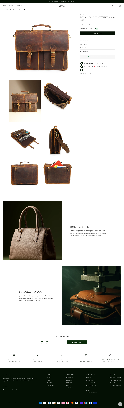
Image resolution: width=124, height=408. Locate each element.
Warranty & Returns (115, 377)
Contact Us (50, 385)
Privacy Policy (114, 382)
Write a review (76, 342)
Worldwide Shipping (115, 380)
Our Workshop (90, 382)
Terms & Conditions (115, 385)
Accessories (69, 388)
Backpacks (69, 380)
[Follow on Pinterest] (17, 389)
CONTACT (19, 5)
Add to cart (97, 33)
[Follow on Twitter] (8, 389)
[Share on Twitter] (88, 73)
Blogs (88, 390)
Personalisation (91, 385)
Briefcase (68, 385)
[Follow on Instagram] (12, 389)
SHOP (4, 5)
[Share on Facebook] (85, 73)
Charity (88, 388)
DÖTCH (82, 14)
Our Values (89, 380)
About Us (49, 382)
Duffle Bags (69, 377)
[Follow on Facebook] (3, 389)
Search (49, 377)
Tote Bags (69, 382)
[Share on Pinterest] (90, 73)
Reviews (88, 377)
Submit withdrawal (92, 393)
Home (4, 9)
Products (9, 9)
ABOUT (11, 5)
